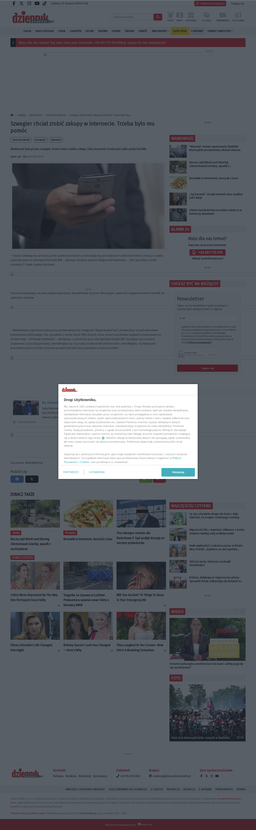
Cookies (84, 462)
